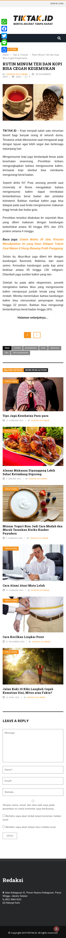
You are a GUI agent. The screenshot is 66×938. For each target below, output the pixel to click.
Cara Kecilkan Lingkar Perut (23, 637)
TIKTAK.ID (32, 932)
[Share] (4, 49)
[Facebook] (4, 28)
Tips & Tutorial (10, 49)
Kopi (43, 348)
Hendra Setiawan (17, 74)
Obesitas (54, 348)
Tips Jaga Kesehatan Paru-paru (25, 416)
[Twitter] (4, 35)
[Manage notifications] (56, 929)
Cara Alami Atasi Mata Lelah (24, 585)
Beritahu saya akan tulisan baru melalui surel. (31, 827)
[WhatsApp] (4, 21)
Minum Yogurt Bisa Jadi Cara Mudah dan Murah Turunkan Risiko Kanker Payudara (32, 529)
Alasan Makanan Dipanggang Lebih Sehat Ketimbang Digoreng (29, 472)
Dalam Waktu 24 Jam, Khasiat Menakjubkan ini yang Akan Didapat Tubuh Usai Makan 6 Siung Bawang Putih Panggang (33, 244)
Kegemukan (31, 348)
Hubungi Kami (13, 902)
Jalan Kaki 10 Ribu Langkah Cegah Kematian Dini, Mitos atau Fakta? (28, 690)
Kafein (17, 348)
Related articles (13, 370)
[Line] (4, 42)
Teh (6, 353)
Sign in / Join (56, 3)
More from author (36, 370)
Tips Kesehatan (20, 353)
